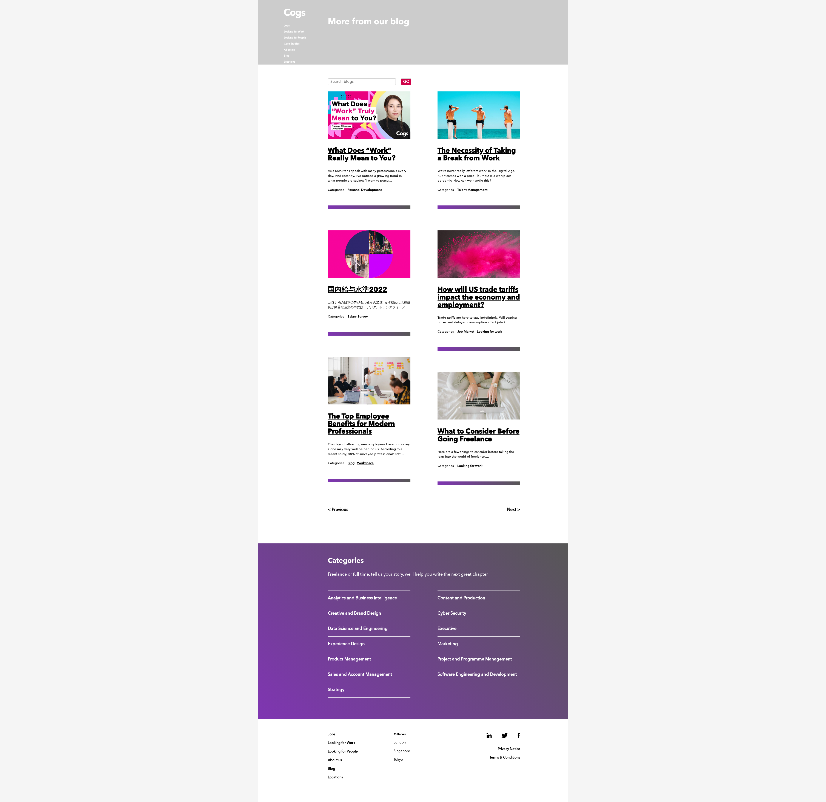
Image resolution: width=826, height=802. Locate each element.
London (400, 742)
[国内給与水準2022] (369, 254)
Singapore (402, 751)
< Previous (338, 510)
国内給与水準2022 (357, 290)
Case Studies (291, 44)
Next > (513, 510)
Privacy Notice (509, 749)
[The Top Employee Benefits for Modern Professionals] (369, 380)
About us (289, 50)
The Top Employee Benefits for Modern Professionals (361, 424)
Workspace (365, 463)
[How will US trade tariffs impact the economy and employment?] (479, 254)
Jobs (287, 26)
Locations (289, 62)
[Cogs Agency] (294, 17)
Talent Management (472, 190)
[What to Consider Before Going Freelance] (479, 396)
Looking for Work (294, 32)
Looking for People (295, 38)
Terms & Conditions (505, 757)
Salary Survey (358, 316)
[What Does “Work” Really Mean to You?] (369, 115)
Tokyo (398, 760)
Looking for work (489, 331)
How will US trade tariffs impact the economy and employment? (479, 297)
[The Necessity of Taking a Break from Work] (479, 115)
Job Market (465, 331)
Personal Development (365, 190)
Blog (287, 56)
